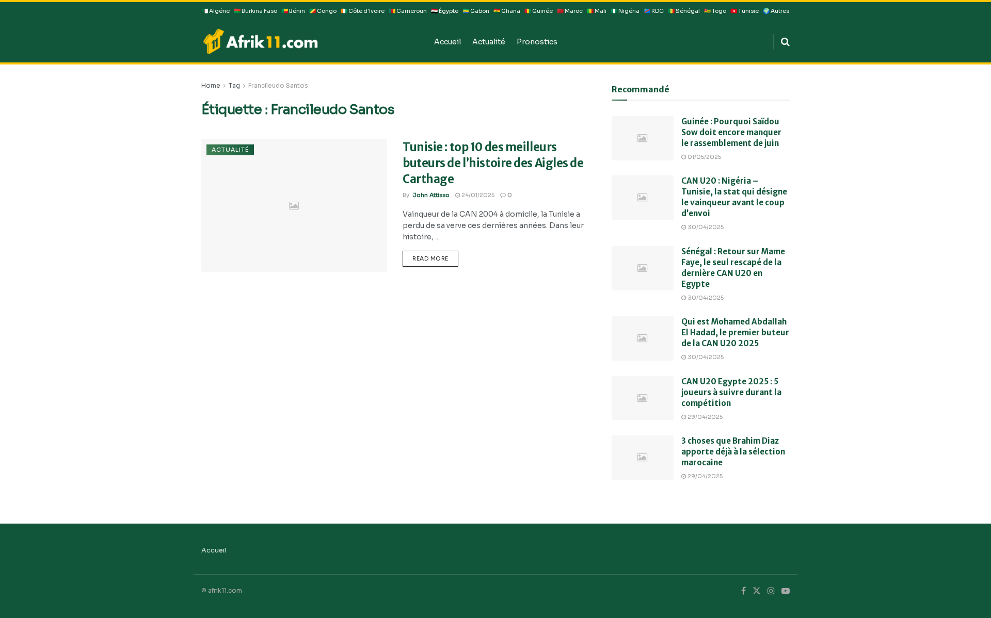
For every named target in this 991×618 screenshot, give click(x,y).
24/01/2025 (477, 195)
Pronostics (537, 41)
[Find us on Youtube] (785, 591)
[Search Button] (785, 42)
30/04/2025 (705, 227)
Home (210, 85)
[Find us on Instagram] (771, 591)
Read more (435, 256)
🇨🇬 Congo (323, 11)
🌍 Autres (776, 11)
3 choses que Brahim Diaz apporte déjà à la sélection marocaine (733, 451)
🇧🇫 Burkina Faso (255, 11)
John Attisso (431, 195)
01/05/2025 (703, 156)
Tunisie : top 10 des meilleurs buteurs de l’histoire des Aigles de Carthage (493, 163)
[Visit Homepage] (310, 41)
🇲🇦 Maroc (570, 11)
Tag (234, 85)
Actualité (488, 41)
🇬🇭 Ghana (506, 11)
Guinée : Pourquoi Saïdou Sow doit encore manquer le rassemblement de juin (731, 132)
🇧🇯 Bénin (293, 11)
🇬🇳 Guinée (538, 11)
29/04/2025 (704, 416)
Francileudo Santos (278, 85)
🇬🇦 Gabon (475, 11)
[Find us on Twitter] (757, 591)
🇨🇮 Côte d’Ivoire (363, 11)
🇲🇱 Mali (596, 11)
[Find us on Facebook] (743, 591)
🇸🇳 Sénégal (684, 11)
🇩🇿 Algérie (215, 11)
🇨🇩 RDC (654, 11)
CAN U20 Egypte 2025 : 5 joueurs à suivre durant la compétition (731, 392)
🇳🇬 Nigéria (625, 11)
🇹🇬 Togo (715, 11)
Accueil (447, 41)
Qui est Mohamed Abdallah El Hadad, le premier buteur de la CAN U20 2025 (735, 332)
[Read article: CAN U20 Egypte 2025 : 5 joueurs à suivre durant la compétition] (643, 398)
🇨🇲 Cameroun (408, 11)
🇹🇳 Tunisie (744, 11)
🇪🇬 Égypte (444, 11)
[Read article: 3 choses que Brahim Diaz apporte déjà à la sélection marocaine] (643, 457)
